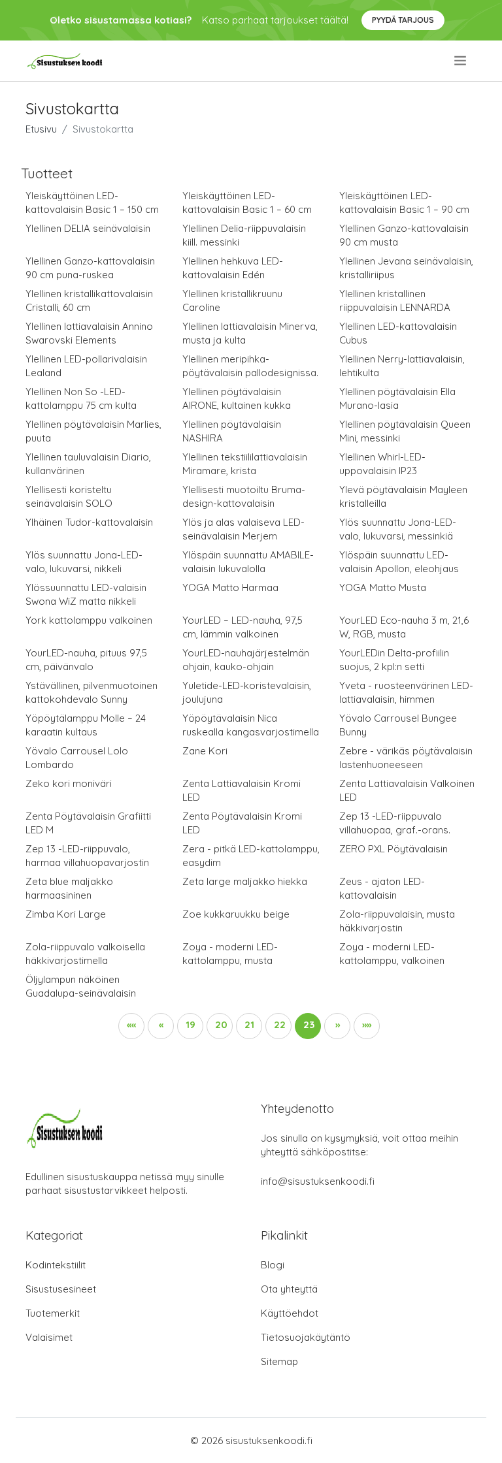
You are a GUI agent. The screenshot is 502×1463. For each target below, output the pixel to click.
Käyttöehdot (289, 1313)
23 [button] (308, 1024)
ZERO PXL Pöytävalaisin (393, 849)
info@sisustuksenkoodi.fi (318, 1181)
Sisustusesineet (60, 1289)
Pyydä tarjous (403, 20)
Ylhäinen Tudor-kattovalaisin (89, 522)
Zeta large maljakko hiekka (244, 881)
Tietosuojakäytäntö (305, 1337)
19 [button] (190, 1024)
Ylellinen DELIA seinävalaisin (87, 228)
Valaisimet (49, 1337)
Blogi (272, 1265)
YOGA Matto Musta (382, 587)
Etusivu (41, 129)
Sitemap (279, 1361)
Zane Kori (204, 751)
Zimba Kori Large (65, 914)
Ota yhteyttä (289, 1289)
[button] (131, 1026)
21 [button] (249, 1024)
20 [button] (221, 1024)
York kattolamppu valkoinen (88, 620)
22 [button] (280, 1024)
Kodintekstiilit (55, 1265)
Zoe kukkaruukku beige (236, 914)
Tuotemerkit (52, 1313)
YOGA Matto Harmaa (230, 587)
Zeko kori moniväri (68, 783)
